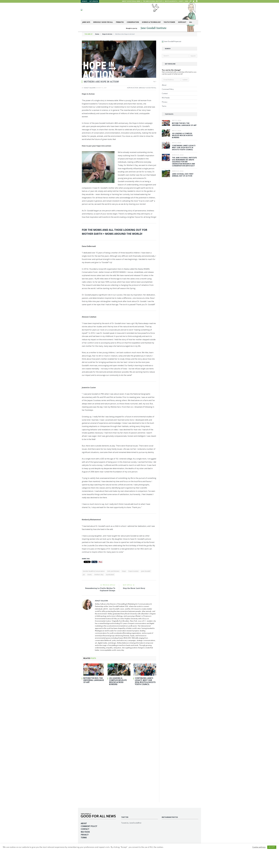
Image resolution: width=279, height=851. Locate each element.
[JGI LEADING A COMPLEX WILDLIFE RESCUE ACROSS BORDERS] (119, 669)
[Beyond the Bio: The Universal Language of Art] (93, 669)
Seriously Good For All (103, 22)
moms (90, 575)
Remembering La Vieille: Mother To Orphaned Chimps (100, 589)
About (164, 85)
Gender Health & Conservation (94, 571)
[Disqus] (119, 718)
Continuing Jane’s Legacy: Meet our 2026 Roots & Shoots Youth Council (145, 681)
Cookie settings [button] (259, 847)
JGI (84, 575)
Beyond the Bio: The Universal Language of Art (93, 680)
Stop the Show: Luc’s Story (134, 588)
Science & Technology (151, 22)
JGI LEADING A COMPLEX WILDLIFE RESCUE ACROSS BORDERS (118, 681)
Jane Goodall (145, 571)
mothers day (98, 575)
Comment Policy (168, 89)
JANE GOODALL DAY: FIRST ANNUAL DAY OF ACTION (182, 175)
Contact (165, 93)
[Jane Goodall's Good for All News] (114, 11)
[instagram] (196, 1)
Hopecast (182, 22)
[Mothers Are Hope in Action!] (119, 59)
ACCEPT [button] (272, 847)
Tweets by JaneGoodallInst (131, 823)
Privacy (164, 102)
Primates (120, 22)
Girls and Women (113, 571)
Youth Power (169, 22)
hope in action (133, 571)
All (190, 22)
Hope (124, 571)
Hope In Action (132, 88)
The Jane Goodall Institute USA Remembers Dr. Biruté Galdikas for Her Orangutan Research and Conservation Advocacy (184, 162)
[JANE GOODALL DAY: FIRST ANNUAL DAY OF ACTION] (166, 173)
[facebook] (191, 1)
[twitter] (193, 1)
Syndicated (110, 575)
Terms (164, 106)
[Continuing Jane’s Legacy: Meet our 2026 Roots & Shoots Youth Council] (144, 669)
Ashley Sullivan (89, 88)
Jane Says (86, 22)
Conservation (133, 22)
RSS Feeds (166, 98)
